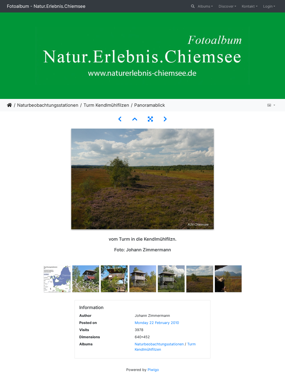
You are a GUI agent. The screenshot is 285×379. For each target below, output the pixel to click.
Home (9, 105)
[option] (57, 278)
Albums (204, 6)
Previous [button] (39, 280)
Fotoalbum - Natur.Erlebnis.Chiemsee (46, 6)
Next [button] (245, 280)
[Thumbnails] (134, 119)
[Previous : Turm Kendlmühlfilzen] (120, 119)
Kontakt (248, 6)
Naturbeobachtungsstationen (47, 105)
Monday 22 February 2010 (157, 322)
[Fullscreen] (150, 119)
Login (268, 6)
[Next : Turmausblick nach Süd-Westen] (165, 119)
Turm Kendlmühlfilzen (106, 105)
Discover (226, 6)
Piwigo (153, 369)
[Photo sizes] (271, 105)
